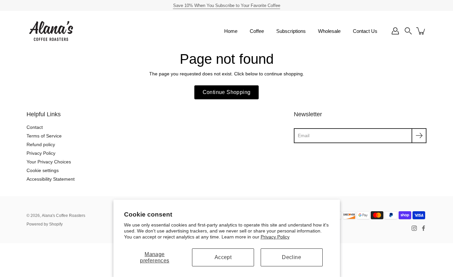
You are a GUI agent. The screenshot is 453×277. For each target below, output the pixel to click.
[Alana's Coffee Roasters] (51, 30)
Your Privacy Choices (49, 161)
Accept (223, 257)
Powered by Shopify (45, 224)
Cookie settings (43, 170)
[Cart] (421, 31)
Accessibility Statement (51, 179)
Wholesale (329, 31)
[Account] (395, 31)
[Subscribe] (419, 135)
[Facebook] (423, 228)
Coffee (257, 31)
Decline (291, 257)
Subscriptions (291, 31)
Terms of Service (44, 135)
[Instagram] (414, 228)
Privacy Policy (275, 236)
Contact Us (365, 31)
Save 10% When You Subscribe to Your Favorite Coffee (226, 5)
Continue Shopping (227, 92)
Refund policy (41, 144)
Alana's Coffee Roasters (63, 215)
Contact (35, 127)
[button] (408, 31)
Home (230, 31)
